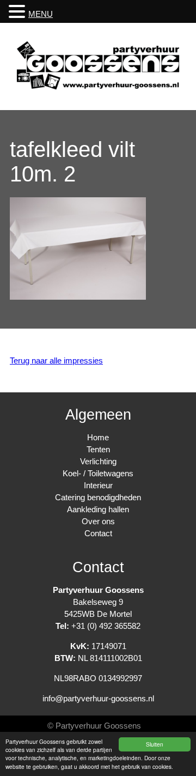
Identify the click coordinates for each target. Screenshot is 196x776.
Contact (98, 533)
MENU (40, 14)
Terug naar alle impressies (56, 360)
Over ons (98, 521)
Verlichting (98, 461)
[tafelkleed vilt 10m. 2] (78, 296)
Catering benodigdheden (98, 497)
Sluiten (154, 744)
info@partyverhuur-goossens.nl (98, 698)
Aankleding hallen (98, 509)
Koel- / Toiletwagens (98, 473)
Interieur (98, 485)
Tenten (98, 449)
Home (98, 437)
